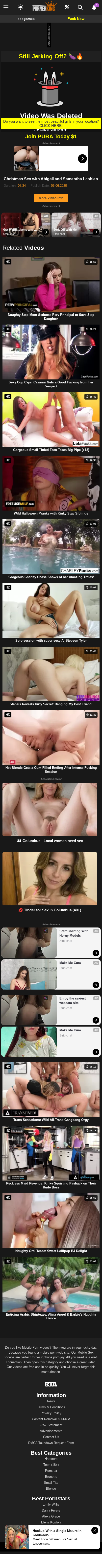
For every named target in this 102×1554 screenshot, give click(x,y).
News (51, 1401)
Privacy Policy (51, 1413)
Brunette (51, 1477)
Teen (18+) (51, 1465)
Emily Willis (51, 1504)
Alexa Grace (51, 1516)
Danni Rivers (51, 1510)
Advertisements (51, 1431)
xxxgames (26, 19)
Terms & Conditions (51, 1407)
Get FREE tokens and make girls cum (18, 230)
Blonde (51, 1488)
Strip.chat (9, 233)
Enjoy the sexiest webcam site (73, 1001)
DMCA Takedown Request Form (51, 1443)
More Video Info (51, 198)
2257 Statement (51, 1425)
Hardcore (51, 1459)
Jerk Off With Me (65, 229)
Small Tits (51, 1482)
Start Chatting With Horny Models (74, 933)
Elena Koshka (51, 1522)
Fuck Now (76, 19)
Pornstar (51, 1471)
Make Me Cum (70, 963)
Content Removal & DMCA (51, 1419)
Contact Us (51, 1437)
